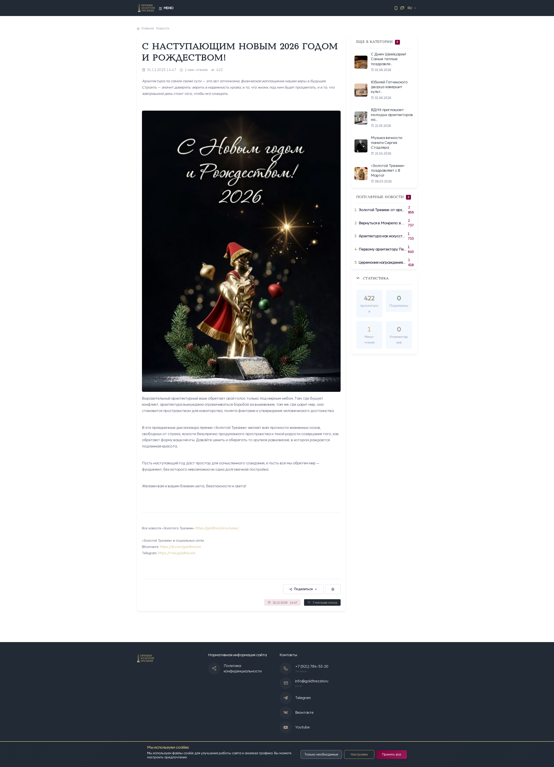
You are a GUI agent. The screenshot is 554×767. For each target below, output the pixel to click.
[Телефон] (396, 8)
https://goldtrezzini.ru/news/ (217, 528)
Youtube (302, 727)
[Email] (402, 8)
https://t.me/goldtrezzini (176, 553)
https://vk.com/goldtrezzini (180, 547)
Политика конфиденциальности (243, 668)
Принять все (391, 754)
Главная (148, 28)
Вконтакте (304, 712)
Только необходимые (321, 754)
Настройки (359, 754)
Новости (162, 28)
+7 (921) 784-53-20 (311, 666)
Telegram (303, 698)
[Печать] (333, 589)
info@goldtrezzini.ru (311, 681)
